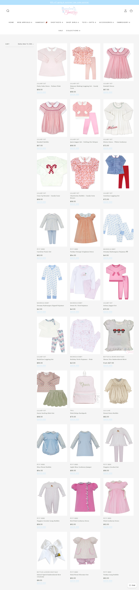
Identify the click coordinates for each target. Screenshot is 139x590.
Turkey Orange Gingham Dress (82, 252)
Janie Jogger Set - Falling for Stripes (84, 142)
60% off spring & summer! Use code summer (69, 2)
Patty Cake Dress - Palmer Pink (49, 86)
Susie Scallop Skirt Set (45, 413)
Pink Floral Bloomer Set (79, 575)
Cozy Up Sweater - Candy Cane (48, 196)
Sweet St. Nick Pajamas (79, 306)
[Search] (7, 10)
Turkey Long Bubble (111, 575)
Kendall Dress (108, 86)
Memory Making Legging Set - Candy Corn (84, 87)
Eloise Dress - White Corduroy (115, 142)
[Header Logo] (69, 10)
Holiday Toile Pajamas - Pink (81, 359)
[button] (7, 10)
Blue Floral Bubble (44, 467)
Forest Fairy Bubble (110, 413)
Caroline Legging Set (111, 196)
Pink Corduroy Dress (111, 521)
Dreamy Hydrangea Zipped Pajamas (50, 306)
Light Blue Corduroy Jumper (81, 467)
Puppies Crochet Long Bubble (48, 521)
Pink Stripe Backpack (78, 413)
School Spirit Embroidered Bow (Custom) (49, 576)
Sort (7, 44)
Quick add (41, 92)
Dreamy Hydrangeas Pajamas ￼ (115, 252)
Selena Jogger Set (110, 306)
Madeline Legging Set (45, 359)
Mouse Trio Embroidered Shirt (115, 359)
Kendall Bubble (43, 142)
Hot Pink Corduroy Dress (79, 521)
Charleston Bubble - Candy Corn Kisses (82, 197)
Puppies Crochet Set (111, 467)
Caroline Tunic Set (44, 252)
